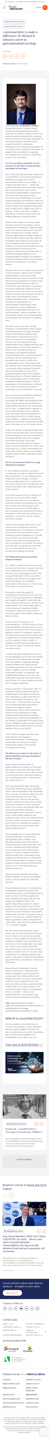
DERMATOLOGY (33, 1379)
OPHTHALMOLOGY (11, 1399)
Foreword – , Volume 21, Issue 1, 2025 (24, 1132)
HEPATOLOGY (32, 1403)
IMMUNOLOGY (9, 1388)
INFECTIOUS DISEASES (32, 1389)
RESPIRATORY (32, 1399)
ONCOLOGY (31, 1394)
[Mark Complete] (11, 56)
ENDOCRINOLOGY (11, 1384)
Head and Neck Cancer (13, 26)
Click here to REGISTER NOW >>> (24, 1044)
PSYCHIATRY (32, 1407)
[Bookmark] (17, 56)
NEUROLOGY (9, 1394)
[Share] (5, 56)
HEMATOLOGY (32, 1384)
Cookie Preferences (12, 1335)
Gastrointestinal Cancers (14, 22)
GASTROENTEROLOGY (13, 1403)
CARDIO (7, 1379)
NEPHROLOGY (9, 1407)
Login (38, 7)
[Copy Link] (23, 56)
